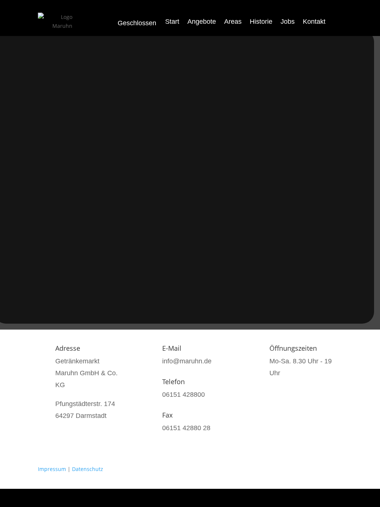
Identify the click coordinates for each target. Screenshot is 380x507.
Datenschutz (87, 468)
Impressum (52, 468)
